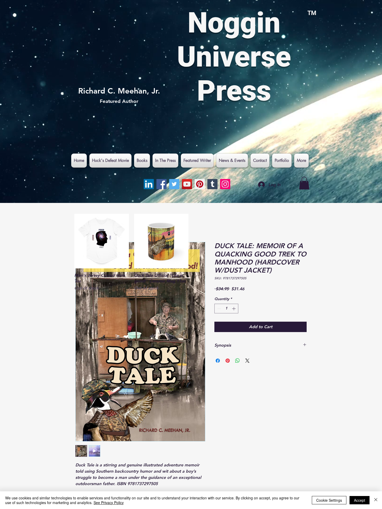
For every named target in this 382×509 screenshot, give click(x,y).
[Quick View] (101, 241)
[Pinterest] (200, 184)
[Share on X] (247, 361)
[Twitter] (174, 184)
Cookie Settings (329, 500)
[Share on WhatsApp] (237, 361)
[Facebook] (161, 184)
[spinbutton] (226, 308)
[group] (191, 253)
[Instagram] (225, 184)
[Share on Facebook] (218, 361)
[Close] (376, 500)
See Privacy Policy (109, 502)
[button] (304, 183)
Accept (359, 500)
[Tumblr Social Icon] (212, 184)
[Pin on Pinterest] (228, 361)
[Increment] (234, 308)
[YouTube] (187, 184)
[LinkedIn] (149, 184)
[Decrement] (218, 308)
